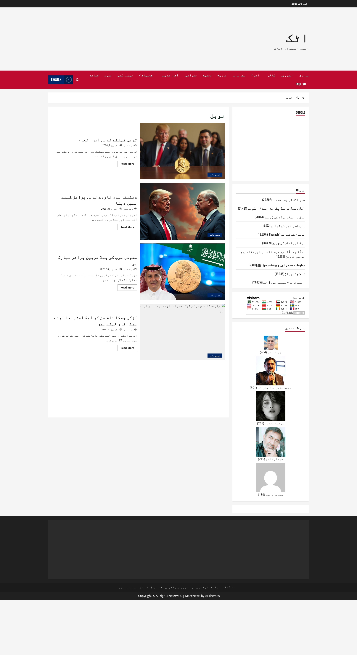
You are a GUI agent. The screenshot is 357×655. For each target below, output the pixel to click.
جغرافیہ (190, 75)
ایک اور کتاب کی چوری (288, 243)
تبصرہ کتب (125, 75)
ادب (256, 75)
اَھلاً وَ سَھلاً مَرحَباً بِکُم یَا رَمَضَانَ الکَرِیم (276, 208)
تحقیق (207, 75)
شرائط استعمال (151, 587)
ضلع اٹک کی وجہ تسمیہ (288, 199)
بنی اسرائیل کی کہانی (288, 225)
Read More (126, 164)
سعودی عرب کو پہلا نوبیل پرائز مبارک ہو (182, 271)
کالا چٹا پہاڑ (295, 273)
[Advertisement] (125, 39)
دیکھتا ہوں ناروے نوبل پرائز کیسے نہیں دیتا (182, 211)
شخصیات (147, 75)
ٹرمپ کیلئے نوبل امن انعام (182, 151)
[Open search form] (77, 79)
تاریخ (222, 75)
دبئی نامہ (214, 174)
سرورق (304, 75)
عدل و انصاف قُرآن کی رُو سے (285, 217)
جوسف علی (129, 145)
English (301, 84)
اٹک (297, 36)
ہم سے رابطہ (128, 587)
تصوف (108, 75)
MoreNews (192, 596)
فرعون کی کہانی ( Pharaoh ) (286, 234)
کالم (271, 75)
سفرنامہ (238, 75)
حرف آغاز (230, 587)
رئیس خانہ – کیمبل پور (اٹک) (283, 282)
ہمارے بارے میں (208, 587)
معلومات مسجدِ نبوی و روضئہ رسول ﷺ (281, 265)
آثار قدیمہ (169, 75)
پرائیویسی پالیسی (179, 587)
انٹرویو (287, 75)
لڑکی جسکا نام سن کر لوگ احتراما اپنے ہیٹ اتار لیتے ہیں (182, 332)
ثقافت (94, 75)
